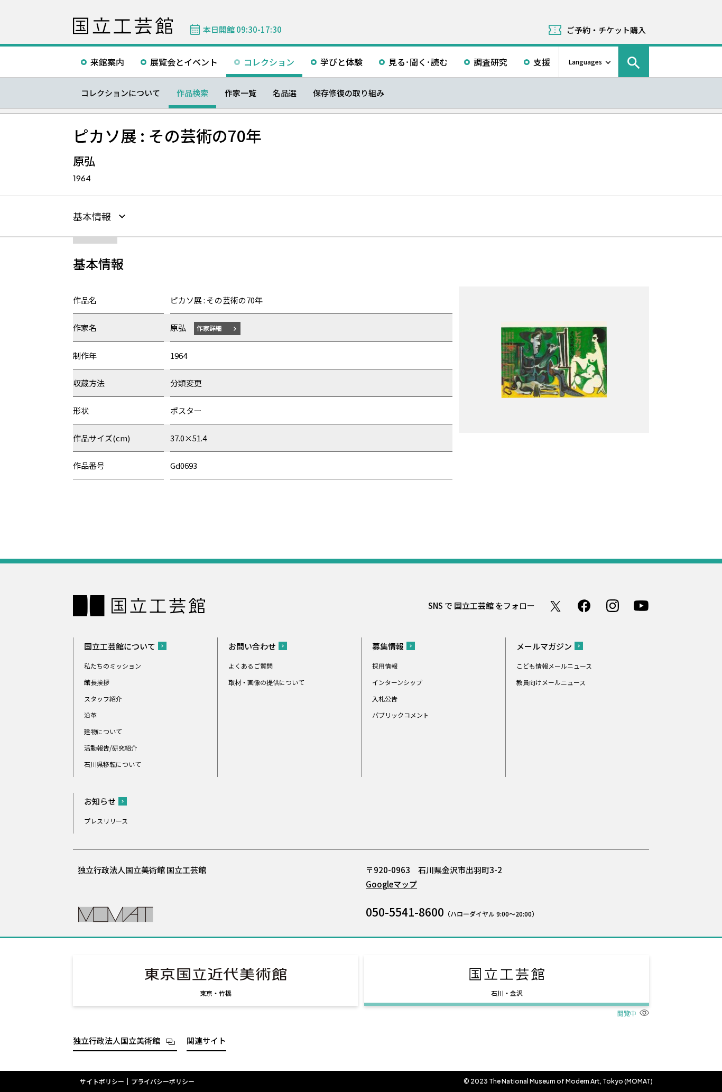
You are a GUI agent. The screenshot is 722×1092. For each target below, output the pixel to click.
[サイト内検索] (633, 62)
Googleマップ (391, 884)
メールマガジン (544, 646)
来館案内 (107, 61)
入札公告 (384, 698)
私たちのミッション (112, 665)
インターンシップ (397, 682)
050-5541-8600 (405, 912)
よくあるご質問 (250, 665)
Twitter (555, 605)
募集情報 (388, 646)
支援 (541, 61)
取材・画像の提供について (266, 682)
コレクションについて (120, 92)
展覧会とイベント (184, 61)
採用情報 (384, 665)
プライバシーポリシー (163, 1081)
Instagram (613, 605)
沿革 (90, 714)
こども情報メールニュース (554, 665)
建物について (103, 731)
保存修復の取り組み (348, 92)
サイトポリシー (102, 1081)
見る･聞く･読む (418, 61)
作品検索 (192, 92)
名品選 (285, 92)
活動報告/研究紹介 (110, 747)
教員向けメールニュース (551, 682)
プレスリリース (106, 820)
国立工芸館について (119, 646)
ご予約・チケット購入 (606, 29)
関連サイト (206, 1040)
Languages (585, 61)
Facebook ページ (584, 605)
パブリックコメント (400, 714)
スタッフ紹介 (103, 698)
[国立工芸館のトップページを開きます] (115, 913)
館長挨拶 (96, 682)
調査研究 (490, 61)
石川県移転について (112, 764)
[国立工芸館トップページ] (123, 25)
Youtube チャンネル (641, 605)
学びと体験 (341, 61)
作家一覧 (240, 92)
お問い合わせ (252, 646)
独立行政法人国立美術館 (116, 1040)
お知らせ (100, 801)
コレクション (269, 61)
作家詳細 (209, 327)
